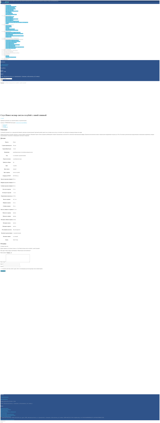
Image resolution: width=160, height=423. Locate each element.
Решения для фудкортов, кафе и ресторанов (15, 47)
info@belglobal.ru (4, 65)
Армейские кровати (10, 16)
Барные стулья (9, 12)
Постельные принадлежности (12, 30)
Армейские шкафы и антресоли (12, 21)
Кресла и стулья (6, 4)
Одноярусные (8, 25)
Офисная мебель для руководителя (13, 41)
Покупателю (6, 55)
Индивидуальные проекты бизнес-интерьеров (13, 39)
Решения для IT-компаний (11, 42)
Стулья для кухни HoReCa (21, 122)
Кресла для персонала (10, 7)
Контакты (5, 59)
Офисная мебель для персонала (12, 40)
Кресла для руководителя (11, 6)
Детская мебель (3, 413)
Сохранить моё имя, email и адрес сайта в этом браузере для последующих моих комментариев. (22, 268)
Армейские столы (9, 17)
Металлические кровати (8, 24)
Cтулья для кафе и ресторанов (12, 11)
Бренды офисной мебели (11, 57)
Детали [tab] (4, 125)
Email (2, 266)
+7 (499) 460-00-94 (4, 64)
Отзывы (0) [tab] (5, 127)
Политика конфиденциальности (7, 419)
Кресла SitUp (8, 5)
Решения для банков (10, 43)
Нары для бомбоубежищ (5, 416)
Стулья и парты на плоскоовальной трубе (14, 33)
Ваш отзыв (3, 261)
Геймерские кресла (10, 10)
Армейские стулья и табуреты (12, 19)
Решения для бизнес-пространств (13, 44)
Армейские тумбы (9, 20)
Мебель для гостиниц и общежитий (8, 411)
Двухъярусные (9, 26)
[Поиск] (1, 80)
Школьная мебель (7, 31)
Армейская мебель (7, 15)
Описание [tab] (5, 124)
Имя (1, 264)
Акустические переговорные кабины (11, 52)
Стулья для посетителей (11, 8)
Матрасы (7, 28)
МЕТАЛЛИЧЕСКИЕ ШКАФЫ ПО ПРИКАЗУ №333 (17, 22)
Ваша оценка (3, 252)
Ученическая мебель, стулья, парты (13, 32)
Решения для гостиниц (10, 46)
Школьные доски (9, 34)
